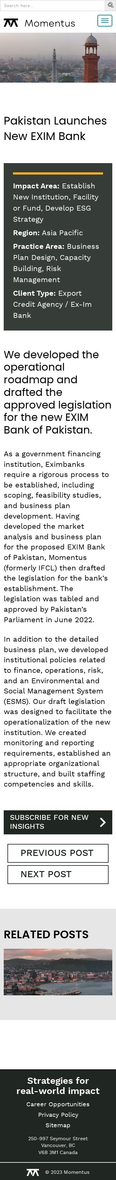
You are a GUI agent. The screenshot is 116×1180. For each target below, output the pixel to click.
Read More (32, 988)
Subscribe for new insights (49, 822)
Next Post (46, 874)
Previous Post (57, 853)
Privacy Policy (58, 1115)
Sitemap (58, 1125)
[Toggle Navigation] (104, 21)
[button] (111, 6)
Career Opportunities (58, 1104)
